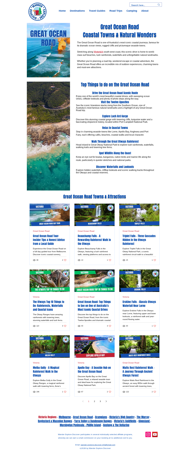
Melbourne (65, 417)
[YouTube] (155, 434)
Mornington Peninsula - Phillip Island (80, 425)
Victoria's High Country (121, 417)
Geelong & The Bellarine (116, 425)
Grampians (101, 417)
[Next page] (106, 401)
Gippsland (144, 421)
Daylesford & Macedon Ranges (55, 421)
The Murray (143, 417)
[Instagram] (148, 434)
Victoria (36, 297)
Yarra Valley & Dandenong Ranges (93, 421)
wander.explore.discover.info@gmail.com (98, 445)
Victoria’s (98, 52)
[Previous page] (82, 401)
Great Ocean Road (41, 231)
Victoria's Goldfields (125, 421)
